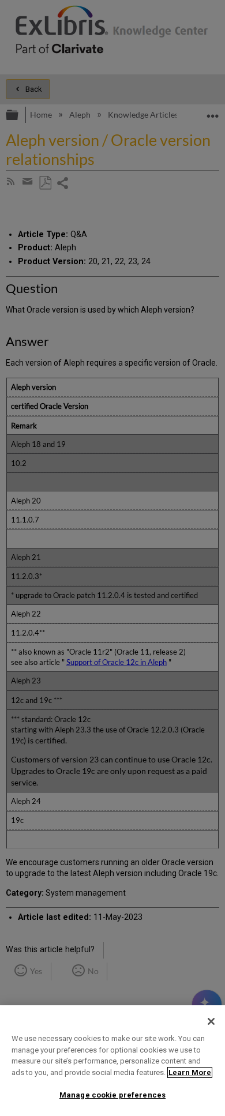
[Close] (211, 1021)
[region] (112, 1060)
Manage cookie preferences (112, 1095)
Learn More (189, 1072)
